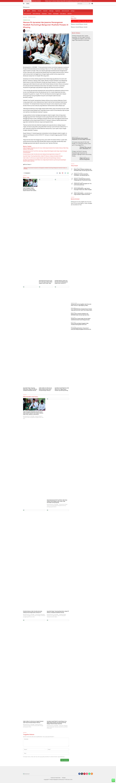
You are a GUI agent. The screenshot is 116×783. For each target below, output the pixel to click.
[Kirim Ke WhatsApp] (68, 173)
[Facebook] (79, 774)
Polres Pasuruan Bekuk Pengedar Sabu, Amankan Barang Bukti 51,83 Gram (80, 324)
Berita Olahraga (36, 13)
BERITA (28, 10)
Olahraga (51, 10)
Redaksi (64, 777)
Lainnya (72, 10)
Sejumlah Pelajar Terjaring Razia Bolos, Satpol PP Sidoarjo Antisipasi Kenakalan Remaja (42, 156)
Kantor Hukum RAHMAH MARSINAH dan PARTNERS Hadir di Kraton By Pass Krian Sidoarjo (83, 170)
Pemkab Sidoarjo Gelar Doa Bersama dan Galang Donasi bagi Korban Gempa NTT (42, 154)
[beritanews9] (26, 7)
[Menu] (24, 3)
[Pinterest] (84, 774)
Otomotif (45, 10)
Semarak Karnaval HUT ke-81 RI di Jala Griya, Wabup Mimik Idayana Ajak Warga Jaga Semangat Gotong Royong (45, 151)
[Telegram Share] (65, 173)
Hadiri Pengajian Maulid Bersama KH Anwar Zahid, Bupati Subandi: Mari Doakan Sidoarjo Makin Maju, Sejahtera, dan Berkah (45, 148)
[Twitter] (82, 774)
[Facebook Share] (57, 173)
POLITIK (39, 10)
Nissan (49, 13)
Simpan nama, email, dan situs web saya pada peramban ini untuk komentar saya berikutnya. (44, 756)
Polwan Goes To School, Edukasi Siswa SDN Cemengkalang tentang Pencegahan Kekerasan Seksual (39, 1)
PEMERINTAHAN (26, 20)
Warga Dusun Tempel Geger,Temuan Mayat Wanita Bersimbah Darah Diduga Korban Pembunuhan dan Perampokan (80, 319)
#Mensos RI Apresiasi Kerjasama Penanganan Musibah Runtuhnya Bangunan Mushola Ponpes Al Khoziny (45, 168)
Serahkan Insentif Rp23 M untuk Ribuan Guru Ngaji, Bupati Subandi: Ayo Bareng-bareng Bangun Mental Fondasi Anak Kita (44, 160)
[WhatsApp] (89, 774)
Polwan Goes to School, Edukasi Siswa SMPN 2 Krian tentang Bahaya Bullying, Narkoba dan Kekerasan (90, 1)
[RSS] (92, 774)
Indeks (27, 3)
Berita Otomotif (65, 10)
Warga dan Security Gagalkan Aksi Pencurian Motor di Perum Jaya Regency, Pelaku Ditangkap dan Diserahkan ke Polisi (81, 305)
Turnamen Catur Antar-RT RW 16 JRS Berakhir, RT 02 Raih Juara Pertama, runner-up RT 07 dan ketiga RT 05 (85, 148)
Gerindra (70, 13)
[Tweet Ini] (60, 173)
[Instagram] (87, 774)
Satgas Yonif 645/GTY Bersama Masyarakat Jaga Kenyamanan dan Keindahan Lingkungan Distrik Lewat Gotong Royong (85, 159)
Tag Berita (57, 10)
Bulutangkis (55, 13)
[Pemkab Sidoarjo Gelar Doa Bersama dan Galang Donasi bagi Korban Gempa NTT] (62, 229)
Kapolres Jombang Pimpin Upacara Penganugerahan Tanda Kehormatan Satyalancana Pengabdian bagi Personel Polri (83, 179)
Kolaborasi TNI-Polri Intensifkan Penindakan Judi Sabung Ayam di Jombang (81, 174)
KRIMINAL (34, 10)
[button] (89, 3)
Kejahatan (44, 13)
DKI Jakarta (63, 13)
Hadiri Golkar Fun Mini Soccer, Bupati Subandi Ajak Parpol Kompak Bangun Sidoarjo (42, 158)
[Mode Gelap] (92, 3)
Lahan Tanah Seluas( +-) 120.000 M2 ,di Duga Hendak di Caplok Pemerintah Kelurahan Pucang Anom (82, 194)
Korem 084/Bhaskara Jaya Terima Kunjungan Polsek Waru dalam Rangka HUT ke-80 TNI (82, 189)
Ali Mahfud (28, 30)
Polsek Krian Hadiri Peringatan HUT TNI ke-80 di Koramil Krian (82, 184)
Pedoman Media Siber (56, 777)
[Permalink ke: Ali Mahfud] (24, 30)
